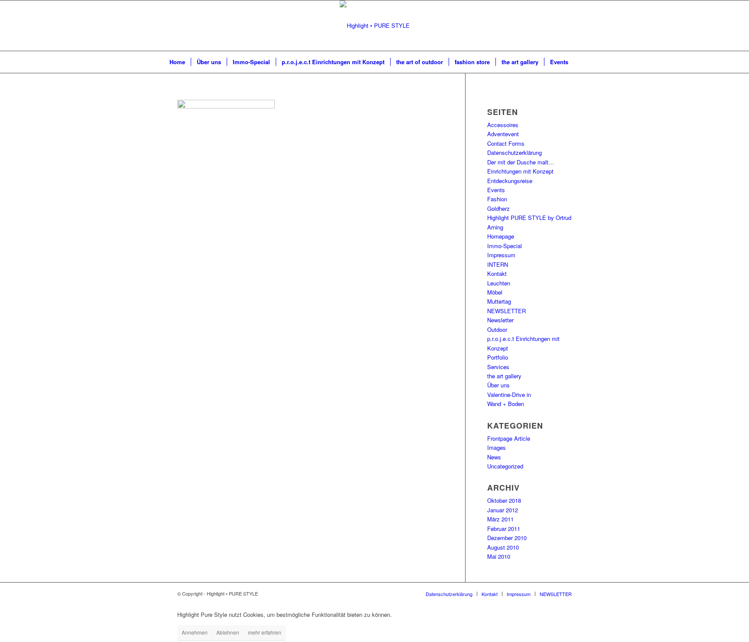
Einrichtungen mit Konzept (520, 171)
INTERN (497, 264)
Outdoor (497, 329)
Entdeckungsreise (509, 181)
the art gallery (504, 376)
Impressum (501, 255)
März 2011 (500, 519)
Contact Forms (505, 143)
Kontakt (497, 273)
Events (496, 190)
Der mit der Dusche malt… (520, 162)
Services (498, 367)
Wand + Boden (505, 404)
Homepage (500, 236)
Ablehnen (227, 632)
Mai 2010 (498, 556)
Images (496, 447)
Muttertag (499, 301)
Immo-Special (504, 246)
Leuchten (498, 283)
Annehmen (195, 632)
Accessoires (502, 125)
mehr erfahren (264, 632)
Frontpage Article (508, 438)
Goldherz (498, 208)
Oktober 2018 (504, 500)
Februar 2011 (503, 528)
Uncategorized (505, 466)
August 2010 (503, 547)
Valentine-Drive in (509, 394)
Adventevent (503, 134)
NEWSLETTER (506, 311)
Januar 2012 (502, 510)
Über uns (498, 385)
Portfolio (497, 357)
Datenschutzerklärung (514, 152)
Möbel (494, 292)
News (494, 457)
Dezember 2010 (507, 538)
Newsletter (500, 320)
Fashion (497, 199)
